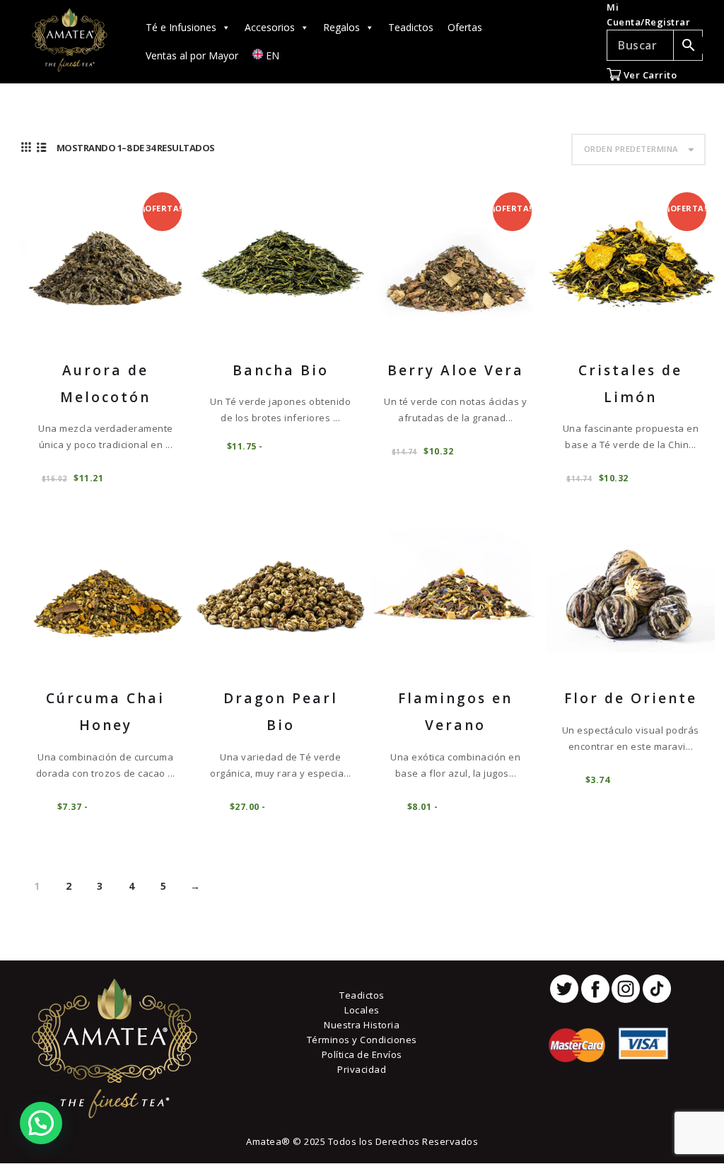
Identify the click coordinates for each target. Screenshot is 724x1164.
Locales (362, 1010)
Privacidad (361, 1069)
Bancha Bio (281, 370)
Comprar (138, 477)
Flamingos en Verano (455, 711)
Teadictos (410, 27)
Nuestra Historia (361, 1024)
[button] (41, 1123)
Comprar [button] (644, 779)
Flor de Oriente (630, 698)
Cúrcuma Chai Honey (105, 711)
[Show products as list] (42, 146)
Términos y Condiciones (362, 1039)
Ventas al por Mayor (192, 55)
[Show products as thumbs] (26, 146)
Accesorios (270, 27)
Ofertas (465, 27)
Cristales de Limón (630, 383)
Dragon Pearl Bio (280, 711)
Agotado (299, 445)
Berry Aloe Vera (455, 370)
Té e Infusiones (181, 27)
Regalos (341, 27)
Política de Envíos (362, 1054)
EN (271, 55)
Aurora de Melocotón (105, 383)
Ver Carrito (649, 75)
